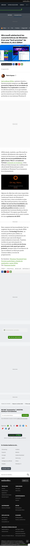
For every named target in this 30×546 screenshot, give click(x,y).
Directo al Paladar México (8, 535)
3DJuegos (17, 488)
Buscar (28, 474)
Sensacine (18, 498)
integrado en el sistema (14, 163)
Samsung (17, 458)
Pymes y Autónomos (20, 519)
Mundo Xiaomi (5, 497)
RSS (26, 425)
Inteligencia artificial (7, 461)
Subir (24, 480)
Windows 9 (27, 268)
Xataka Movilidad (19, 455)
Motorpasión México (20, 535)
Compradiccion (5, 521)
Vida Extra (17, 490)
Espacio (4, 452)
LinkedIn (6, 428)
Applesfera (4, 492)
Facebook (14, 64)
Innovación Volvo (17, 15)
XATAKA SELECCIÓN (13, 5)
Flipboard (19, 64)
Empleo (4, 463)
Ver (15, 337)
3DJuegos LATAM (19, 529)
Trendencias (5, 517)
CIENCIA (22, 5)
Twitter (16, 64)
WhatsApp (8, 425)
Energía (4, 455)
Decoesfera (4, 519)
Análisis (17, 449)
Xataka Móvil (5, 490)
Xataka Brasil (5, 531)
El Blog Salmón (19, 517)
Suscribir (25, 415)
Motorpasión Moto (19, 510)
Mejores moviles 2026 (17, 403)
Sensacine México (19, 531)
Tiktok (9, 428)
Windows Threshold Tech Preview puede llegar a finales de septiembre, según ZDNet (13, 261)
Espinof (17, 500)
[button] (11, 75)
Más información (24, 544)
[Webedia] (26, 1)
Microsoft (18, 268)
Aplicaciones (10, 268)
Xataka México (5, 529)
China (4, 28)
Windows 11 (18, 463)
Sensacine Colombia (20, 533)
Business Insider (9, 265)
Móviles (17, 452)
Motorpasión (18, 507)
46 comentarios (7, 64)
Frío (12, 28)
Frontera (17, 28)
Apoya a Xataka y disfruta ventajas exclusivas (15, 438)
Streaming (4, 449)
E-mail (22, 64)
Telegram (23, 425)
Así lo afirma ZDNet (7, 81)
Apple (3, 458)
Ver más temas (6, 468)
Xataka (3, 488)
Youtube (17, 425)
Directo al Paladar (6, 507)
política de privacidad (22, 418)
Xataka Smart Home (6, 495)
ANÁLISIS (3, 5)
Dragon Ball (24, 28)
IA (8, 28)
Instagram (20, 425)
